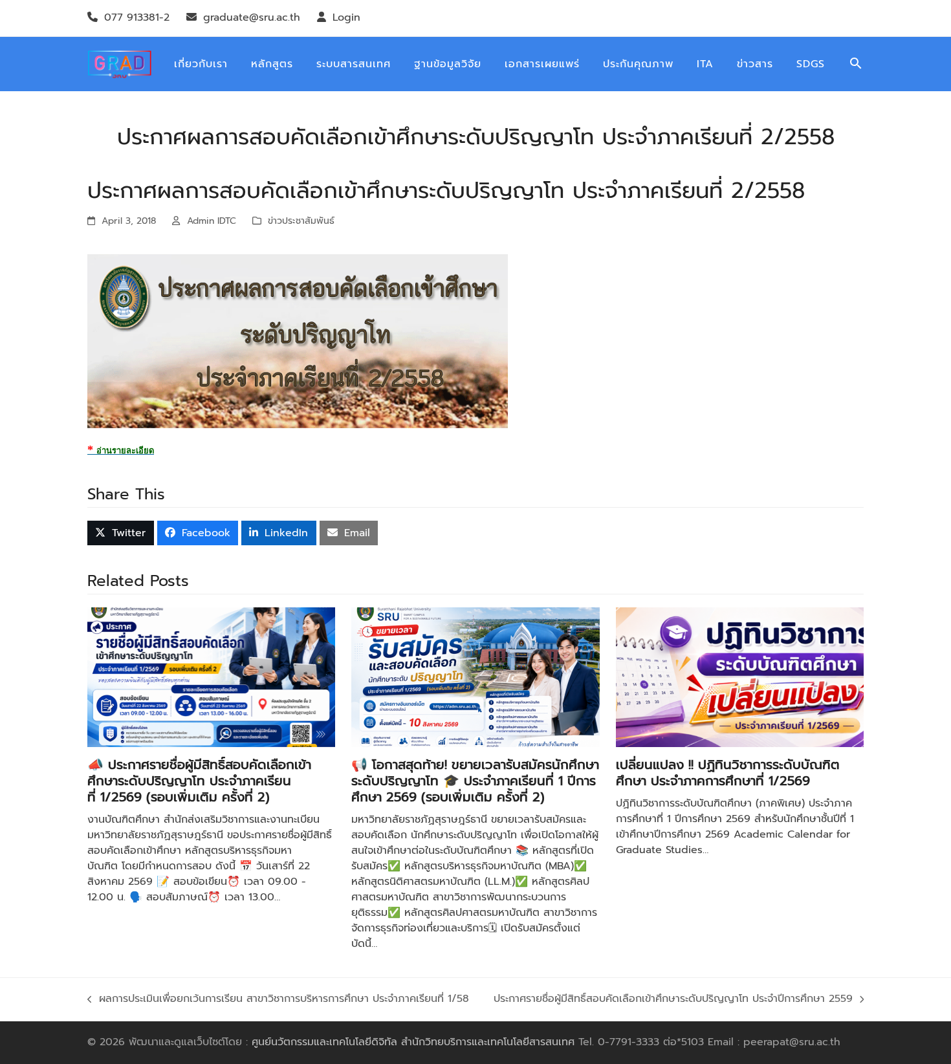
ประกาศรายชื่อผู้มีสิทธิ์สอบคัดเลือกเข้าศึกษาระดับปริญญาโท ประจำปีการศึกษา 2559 (673, 999)
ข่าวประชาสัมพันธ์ (301, 221)
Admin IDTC (211, 221)
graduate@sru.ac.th (251, 17)
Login (346, 17)
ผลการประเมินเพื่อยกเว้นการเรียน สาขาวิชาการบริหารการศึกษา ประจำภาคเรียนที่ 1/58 (278, 999)
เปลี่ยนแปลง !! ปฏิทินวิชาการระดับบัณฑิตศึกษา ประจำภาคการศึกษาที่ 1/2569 (728, 772)
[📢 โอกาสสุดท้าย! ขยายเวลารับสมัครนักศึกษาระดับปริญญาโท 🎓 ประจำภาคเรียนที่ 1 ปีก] (475, 676)
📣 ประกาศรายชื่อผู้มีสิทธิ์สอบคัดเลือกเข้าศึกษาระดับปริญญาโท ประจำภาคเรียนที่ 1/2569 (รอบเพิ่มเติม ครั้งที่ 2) (199, 781)
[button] (856, 64)
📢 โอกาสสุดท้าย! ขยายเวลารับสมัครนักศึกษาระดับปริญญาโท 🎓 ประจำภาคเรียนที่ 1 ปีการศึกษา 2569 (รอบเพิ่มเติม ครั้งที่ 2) (475, 781)
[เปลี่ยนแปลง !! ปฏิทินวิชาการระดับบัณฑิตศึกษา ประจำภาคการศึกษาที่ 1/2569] (740, 676)
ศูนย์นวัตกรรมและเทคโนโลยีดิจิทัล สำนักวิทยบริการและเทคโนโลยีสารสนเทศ (413, 1042)
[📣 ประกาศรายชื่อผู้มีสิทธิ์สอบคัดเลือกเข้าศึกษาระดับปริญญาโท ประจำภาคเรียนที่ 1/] (211, 676)
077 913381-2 (136, 17)
